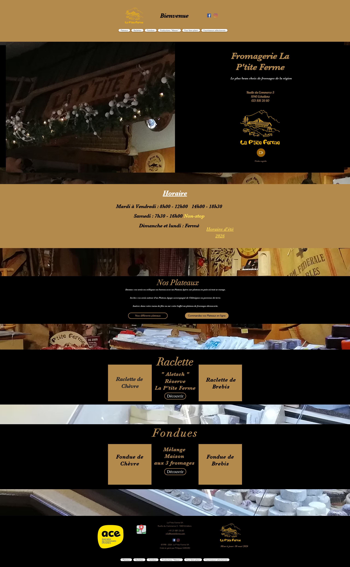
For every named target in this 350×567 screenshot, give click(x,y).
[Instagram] (216, 15)
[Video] (261, 152)
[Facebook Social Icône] (209, 15)
